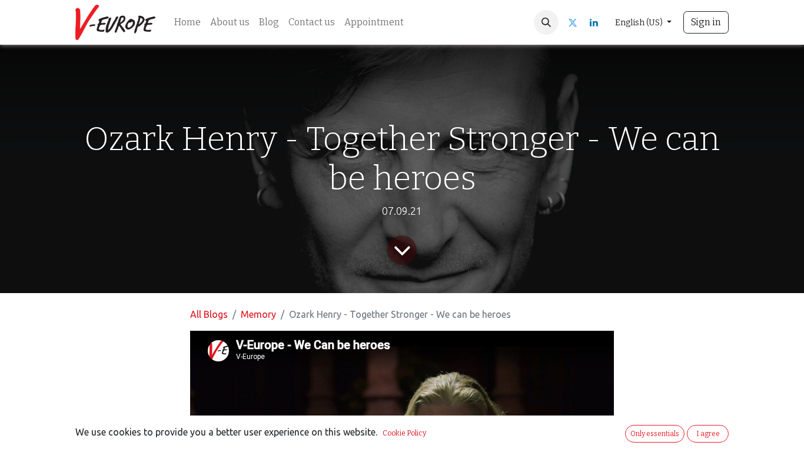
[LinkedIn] (593, 22)
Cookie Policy (404, 433)
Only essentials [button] (654, 434)
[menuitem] (187, 22)
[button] (546, 22)
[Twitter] (572, 22)
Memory (258, 314)
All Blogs (209, 314)
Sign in (706, 22)
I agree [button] (708, 434)
